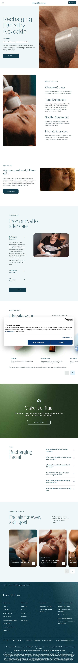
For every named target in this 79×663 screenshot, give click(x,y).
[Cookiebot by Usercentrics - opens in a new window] (66, 319)
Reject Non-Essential (38, 342)
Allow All (61, 342)
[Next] (72, 373)
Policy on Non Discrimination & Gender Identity (66, 622)
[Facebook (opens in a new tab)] (7, 640)
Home (4, 585)
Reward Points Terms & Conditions (46, 610)
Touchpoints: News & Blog (10, 620)
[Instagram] (4, 640)
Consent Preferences (47, 640)
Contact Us (6, 630)
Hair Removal (25, 620)
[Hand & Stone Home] (12, 595)
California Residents (63, 614)
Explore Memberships (46, 606)
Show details (66, 337)
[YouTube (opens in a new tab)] (18, 640)
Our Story (5, 606)
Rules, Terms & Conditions (65, 618)
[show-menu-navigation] (2, 3)
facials (10, 585)
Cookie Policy (37, 640)
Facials (23, 609)
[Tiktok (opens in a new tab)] (21, 640)
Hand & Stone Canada (9, 627)
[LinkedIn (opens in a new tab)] (14, 640)
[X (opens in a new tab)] (11, 640)
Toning (23, 613)
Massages (24, 606)
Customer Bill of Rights (64, 606)
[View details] (33, 563)
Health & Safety (7, 623)
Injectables (24, 616)
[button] (17, 237)
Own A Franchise (7, 613)
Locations (5, 609)
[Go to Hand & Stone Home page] (39, 3)
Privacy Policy (29, 640)
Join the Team (7, 616)
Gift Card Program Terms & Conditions (65, 610)
